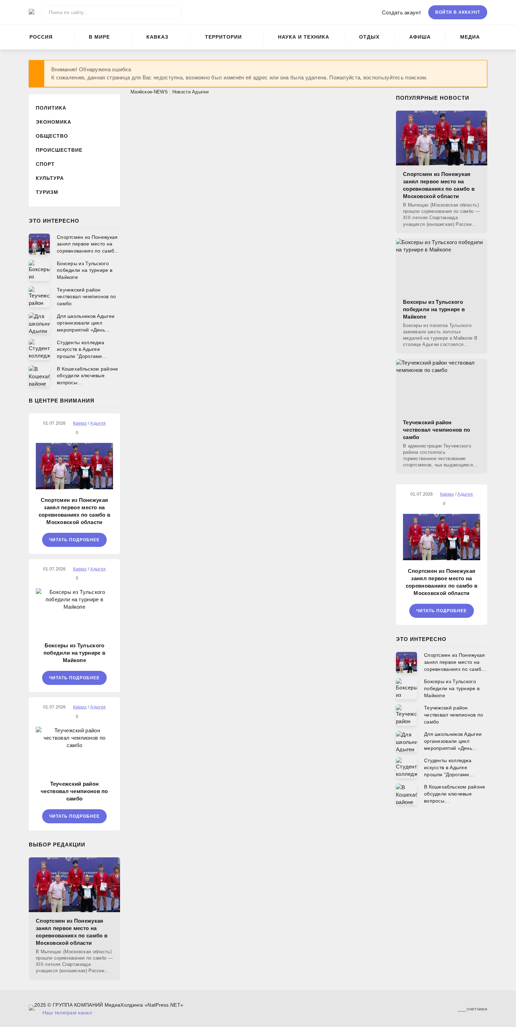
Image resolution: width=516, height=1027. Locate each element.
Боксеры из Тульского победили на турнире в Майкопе (74, 652)
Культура (50, 178)
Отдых (369, 37)
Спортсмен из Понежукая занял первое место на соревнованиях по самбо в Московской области (74, 511)
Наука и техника (303, 37)
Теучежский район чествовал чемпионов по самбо (74, 791)
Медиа (470, 37)
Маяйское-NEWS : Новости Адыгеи (170, 91)
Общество (52, 136)
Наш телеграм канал (67, 1012)
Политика (51, 108)
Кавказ (157, 37)
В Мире (99, 37)
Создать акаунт (401, 12)
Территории (223, 37)
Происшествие (59, 150)
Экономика (53, 122)
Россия (41, 37)
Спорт (45, 164)
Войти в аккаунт (457, 12)
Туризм (47, 192)
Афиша (420, 37)
